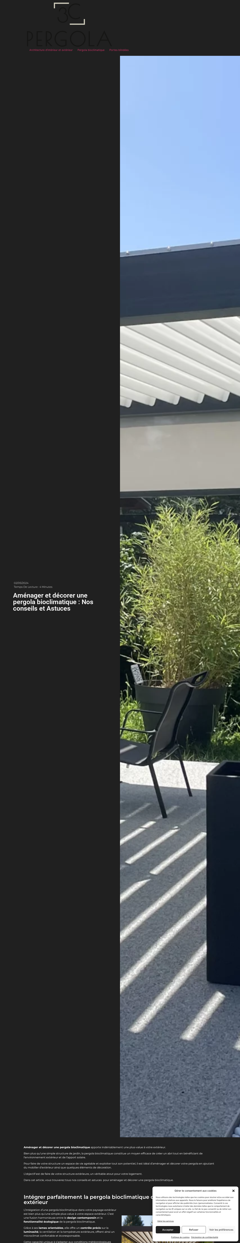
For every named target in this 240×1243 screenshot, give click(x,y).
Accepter (167, 1229)
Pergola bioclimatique (91, 50)
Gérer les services (165, 1221)
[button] (233, 1190)
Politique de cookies (180, 1237)
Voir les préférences (221, 1229)
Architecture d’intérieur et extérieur (51, 50)
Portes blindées (119, 50)
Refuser (193, 1229)
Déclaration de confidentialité (204, 1237)
